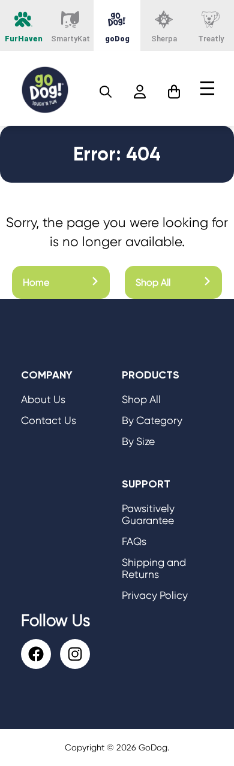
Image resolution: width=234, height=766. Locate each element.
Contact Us (48, 420)
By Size (138, 441)
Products (150, 375)
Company (47, 375)
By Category (152, 420)
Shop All (153, 282)
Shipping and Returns (154, 568)
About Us (43, 399)
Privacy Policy (155, 595)
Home (36, 282)
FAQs (134, 541)
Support (146, 484)
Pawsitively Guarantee (148, 514)
